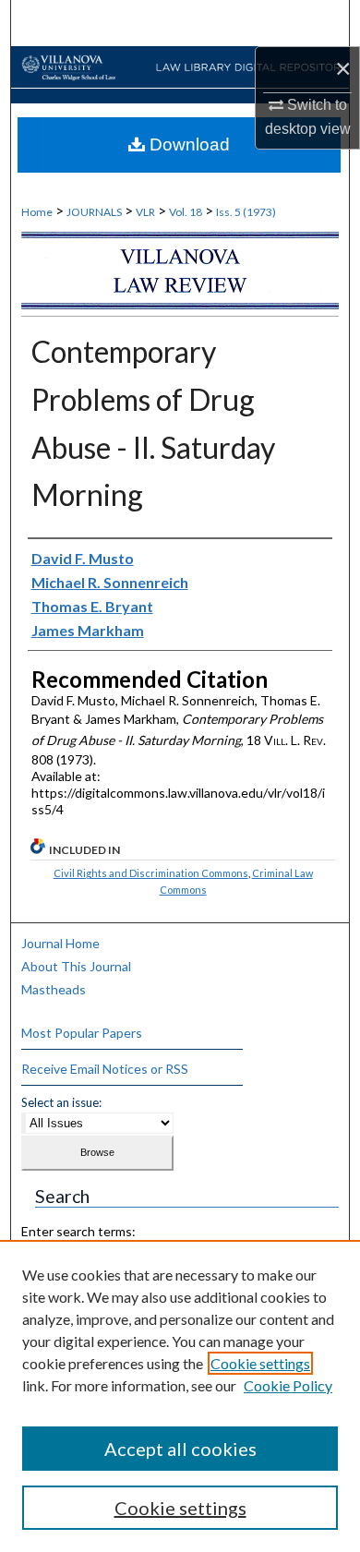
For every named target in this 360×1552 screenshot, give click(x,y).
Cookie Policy (288, 1385)
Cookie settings (260, 1363)
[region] (180, 1396)
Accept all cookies (180, 1449)
